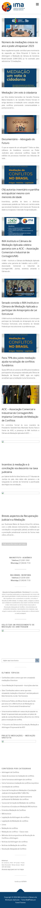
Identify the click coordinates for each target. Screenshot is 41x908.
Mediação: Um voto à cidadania (19, 92)
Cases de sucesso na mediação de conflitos (18, 776)
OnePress (29, 900)
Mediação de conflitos (10, 828)
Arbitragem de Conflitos (10, 772)
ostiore (24, 881)
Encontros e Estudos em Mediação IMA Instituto (19, 806)
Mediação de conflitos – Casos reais (15, 832)
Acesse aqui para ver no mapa (13, 869)
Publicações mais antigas (14, 544)
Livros (4, 825)
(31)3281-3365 (20, 560)
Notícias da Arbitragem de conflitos (15, 842)
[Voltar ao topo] (21, 892)
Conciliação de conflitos (10, 787)
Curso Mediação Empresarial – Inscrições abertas (20, 685)
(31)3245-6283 (20, 578)
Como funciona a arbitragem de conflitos (17, 779)
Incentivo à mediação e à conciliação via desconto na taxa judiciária (20, 468)
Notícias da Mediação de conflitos (14, 845)
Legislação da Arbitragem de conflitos (15, 817)
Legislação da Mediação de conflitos (15, 821)
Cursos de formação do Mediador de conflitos (18, 803)
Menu (37, 4)
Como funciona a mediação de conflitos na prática (20, 783)
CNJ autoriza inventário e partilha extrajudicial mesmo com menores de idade (20, 193)
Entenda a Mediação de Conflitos (14, 810)
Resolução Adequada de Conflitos (14, 849)
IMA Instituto (6, 814)
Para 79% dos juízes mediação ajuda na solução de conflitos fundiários (18, 361)
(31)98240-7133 (20, 563)
